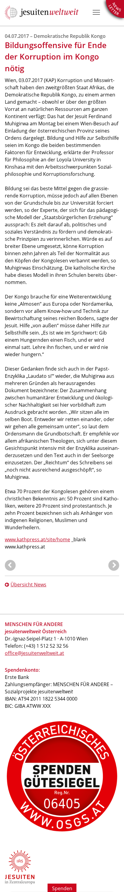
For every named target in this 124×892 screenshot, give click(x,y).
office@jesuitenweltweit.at (34, 653)
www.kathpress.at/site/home (37, 539)
